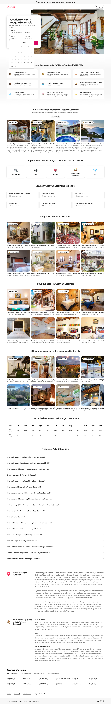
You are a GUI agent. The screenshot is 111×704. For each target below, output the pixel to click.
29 (31, 63)
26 (21, 63)
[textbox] (17, 38)
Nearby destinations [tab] (12, 673)
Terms (25, 701)
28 (28, 63)
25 (18, 63)
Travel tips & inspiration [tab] (53, 673)
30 (12, 66)
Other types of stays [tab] (25, 673)
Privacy (20, 701)
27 (24, 63)
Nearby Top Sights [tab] (39, 673)
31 (15, 66)
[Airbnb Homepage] (11, 6)
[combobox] (24, 33)
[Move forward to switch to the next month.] (31, 42)
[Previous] (52, 116)
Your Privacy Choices (33, 701)
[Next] (58, 116)
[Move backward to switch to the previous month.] (12, 42)
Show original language (68, 2)
